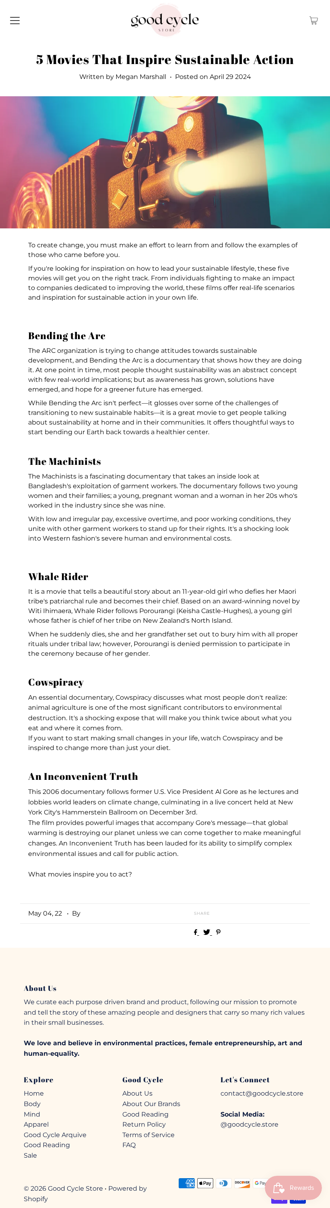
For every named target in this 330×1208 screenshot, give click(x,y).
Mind (32, 1114)
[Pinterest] (179, 965)
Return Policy (144, 1124)
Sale (30, 1155)
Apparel (36, 1124)
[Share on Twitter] (207, 933)
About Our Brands (151, 1104)
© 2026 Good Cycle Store (63, 1188)
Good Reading (47, 1145)
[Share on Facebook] (196, 933)
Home (34, 1093)
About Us (137, 1093)
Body (32, 1104)
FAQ (129, 1145)
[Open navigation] (15, 20)
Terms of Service (148, 1135)
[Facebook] (150, 965)
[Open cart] (313, 20)
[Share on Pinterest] (218, 933)
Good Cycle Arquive (55, 1135)
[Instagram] (164, 965)
